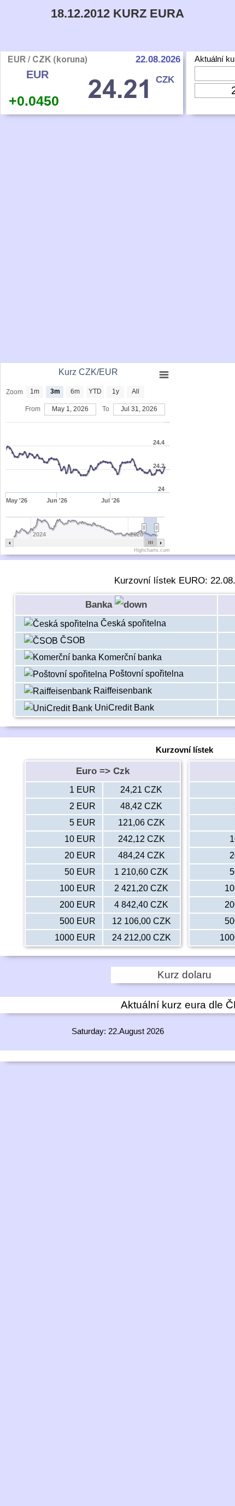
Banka (100, 604)
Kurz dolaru (184, 974)
